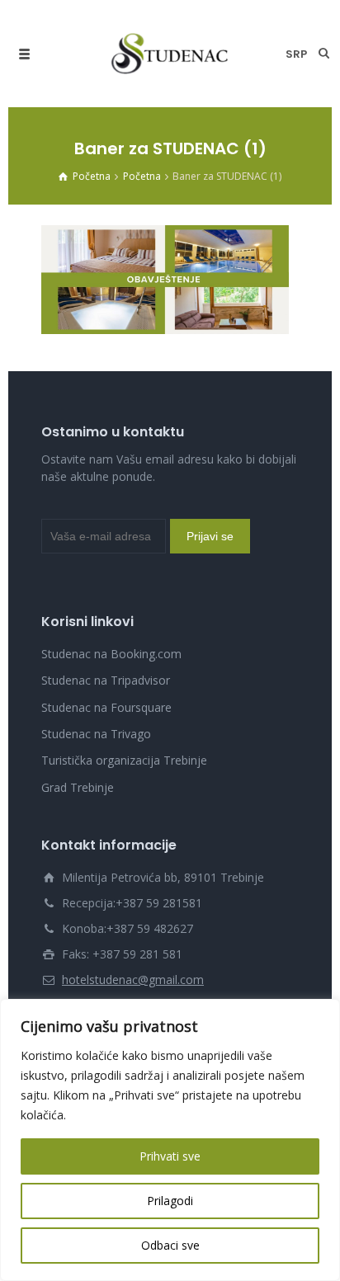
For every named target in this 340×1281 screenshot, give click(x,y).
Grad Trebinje (77, 787)
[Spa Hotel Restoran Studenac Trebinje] (170, 53)
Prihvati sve (170, 1156)
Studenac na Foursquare (106, 707)
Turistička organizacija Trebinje (124, 760)
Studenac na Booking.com (111, 654)
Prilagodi (170, 1200)
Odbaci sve (170, 1245)
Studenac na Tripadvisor (105, 680)
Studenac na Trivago (96, 734)
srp (296, 54)
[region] (170, 1140)
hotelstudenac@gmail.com (133, 979)
